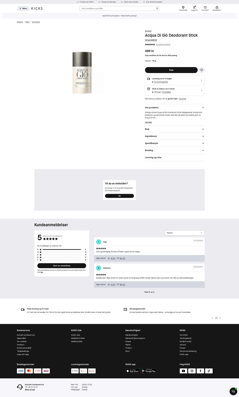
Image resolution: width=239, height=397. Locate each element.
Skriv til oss (30, 389)
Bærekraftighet (131, 335)
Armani (148, 31)
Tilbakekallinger (23, 351)
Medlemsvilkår (77, 341)
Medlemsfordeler (78, 338)
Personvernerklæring (188, 351)
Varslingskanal (185, 338)
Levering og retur (153, 157)
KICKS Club (75, 335)
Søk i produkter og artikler (92, 8)
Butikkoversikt (185, 341)
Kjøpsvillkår (21, 338)
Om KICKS (184, 335)
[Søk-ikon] (157, 8)
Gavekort (21, 345)
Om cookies (22, 341)
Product (128, 348)
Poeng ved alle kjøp (108, 2)
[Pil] (220, 318)
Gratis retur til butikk (131, 2)
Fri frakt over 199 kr (86, 2)
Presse (182, 348)
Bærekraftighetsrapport (135, 338)
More (127, 351)
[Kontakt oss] (233, 391)
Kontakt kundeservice (26, 335)
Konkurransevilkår (24, 348)
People (128, 341)
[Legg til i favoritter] (202, 70)
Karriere (183, 345)
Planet (128, 345)
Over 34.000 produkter (154, 2)
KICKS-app (184, 354)
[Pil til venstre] (212, 318)
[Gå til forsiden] (36, 8)
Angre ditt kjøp (23, 354)
